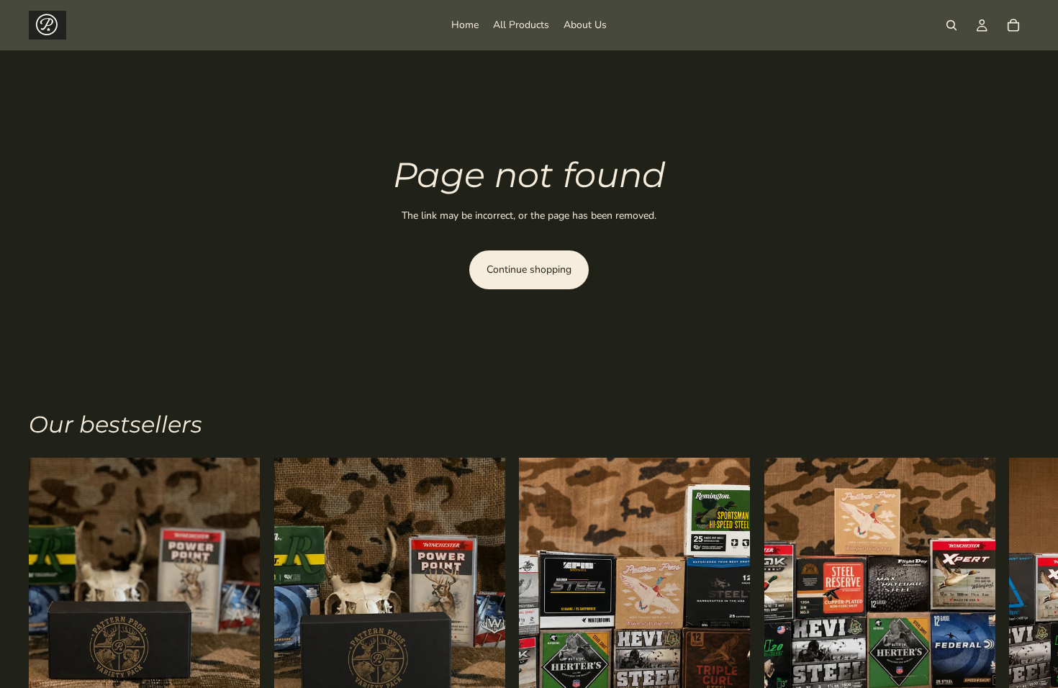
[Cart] (1013, 25)
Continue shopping (529, 269)
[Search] (951, 25)
